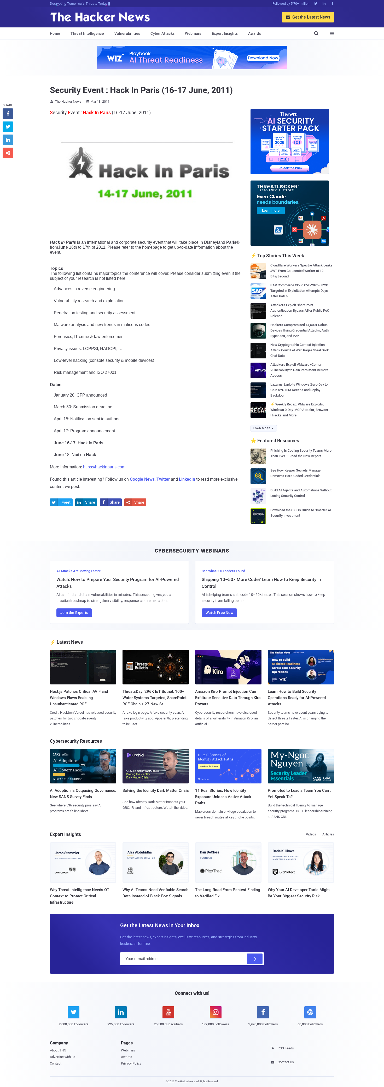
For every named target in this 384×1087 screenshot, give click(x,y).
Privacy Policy (131, 1063)
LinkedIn (187, 479)
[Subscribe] (255, 959)
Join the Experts (74, 613)
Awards (254, 33)
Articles (328, 834)
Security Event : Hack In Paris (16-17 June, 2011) (141, 90)
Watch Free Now (219, 613)
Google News (142, 479)
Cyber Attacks (162, 33)
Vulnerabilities (127, 33)
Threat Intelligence (87, 33)
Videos (311, 834)
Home (55, 33)
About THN (58, 1050)
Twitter (163, 479)
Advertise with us (62, 1057)
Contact (55, 1063)
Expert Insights (225, 33)
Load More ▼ (263, 428)
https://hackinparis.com (104, 467)
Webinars (193, 33)
